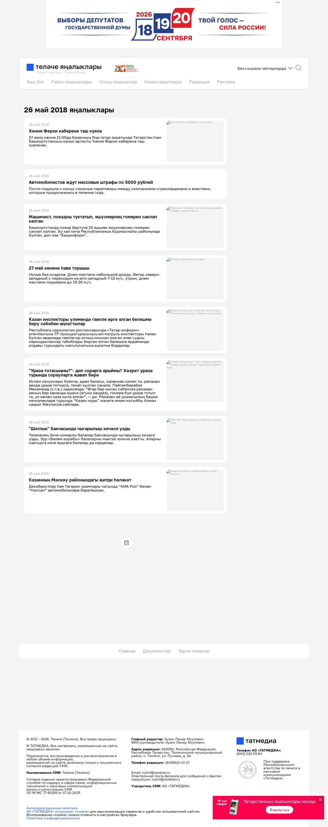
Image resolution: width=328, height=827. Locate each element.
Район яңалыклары (71, 81)
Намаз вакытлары (163, 81)
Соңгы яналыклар (118, 81)
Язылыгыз (279, 809)
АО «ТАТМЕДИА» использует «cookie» (57, 811)
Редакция (199, 81)
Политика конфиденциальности (53, 818)
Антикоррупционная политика (52, 808)
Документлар (157, 651)
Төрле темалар (194, 651)
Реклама (226, 81)
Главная (127, 651)
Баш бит (35, 81)
